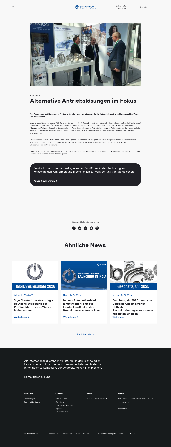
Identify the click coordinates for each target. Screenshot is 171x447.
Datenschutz (67, 434)
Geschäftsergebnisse (64, 405)
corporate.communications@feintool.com (132, 398)
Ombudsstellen (61, 412)
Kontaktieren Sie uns (37, 377)
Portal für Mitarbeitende (97, 398)
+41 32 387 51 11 (124, 402)
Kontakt (143, 7)
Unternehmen (61, 399)
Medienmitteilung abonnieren (110, 433)
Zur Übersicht (84, 334)
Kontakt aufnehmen (44, 180)
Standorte (122, 409)
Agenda (58, 408)
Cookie (86, 434)
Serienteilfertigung (32, 402)
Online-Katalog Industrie (122, 7)
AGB (78, 434)
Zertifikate (59, 402)
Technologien (29, 399)
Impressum (53, 434)
